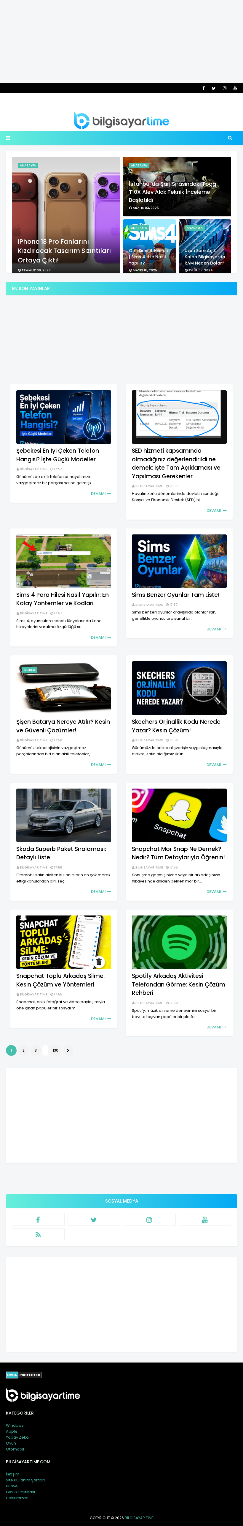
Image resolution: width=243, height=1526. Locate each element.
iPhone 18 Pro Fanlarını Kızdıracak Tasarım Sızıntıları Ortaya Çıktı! (64, 251)
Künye (12, 1486)
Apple (11, 1431)
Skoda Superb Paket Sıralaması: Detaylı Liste (61, 853)
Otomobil (15, 1449)
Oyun (11, 1443)
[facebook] (203, 88)
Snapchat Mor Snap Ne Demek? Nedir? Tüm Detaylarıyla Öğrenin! (178, 853)
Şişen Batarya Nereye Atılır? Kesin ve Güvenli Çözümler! (63, 726)
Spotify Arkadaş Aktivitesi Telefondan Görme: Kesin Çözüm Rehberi (178, 984)
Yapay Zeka (17, 1437)
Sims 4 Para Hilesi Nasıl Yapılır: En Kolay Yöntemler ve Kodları (62, 599)
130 (55, 1050)
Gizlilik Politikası (20, 1492)
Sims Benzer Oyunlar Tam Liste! (176, 595)
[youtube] (234, 88)
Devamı (98, 493)
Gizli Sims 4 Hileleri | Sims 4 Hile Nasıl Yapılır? (148, 257)
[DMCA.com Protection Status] (24, 1377)
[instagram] (224, 88)
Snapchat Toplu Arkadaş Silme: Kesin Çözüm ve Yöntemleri (60, 980)
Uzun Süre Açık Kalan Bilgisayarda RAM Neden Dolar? (205, 257)
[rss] (38, 1234)
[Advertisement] (121, 41)
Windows (15, 1425)
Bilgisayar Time (33, 469)
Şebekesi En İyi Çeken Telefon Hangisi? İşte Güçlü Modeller (57, 455)
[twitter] (214, 88)
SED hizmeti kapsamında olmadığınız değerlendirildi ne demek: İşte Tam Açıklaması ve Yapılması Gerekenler (176, 463)
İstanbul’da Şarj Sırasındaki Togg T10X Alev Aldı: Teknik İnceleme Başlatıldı (172, 192)
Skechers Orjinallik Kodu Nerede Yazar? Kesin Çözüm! (176, 726)
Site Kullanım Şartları (25, 1480)
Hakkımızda (17, 1498)
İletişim (12, 1474)
